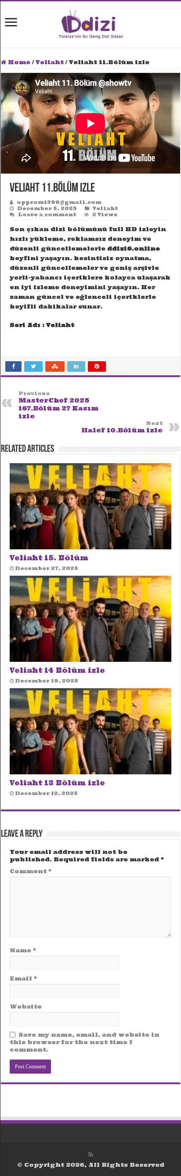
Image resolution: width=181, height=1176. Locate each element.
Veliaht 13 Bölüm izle (57, 783)
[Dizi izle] (90, 22)
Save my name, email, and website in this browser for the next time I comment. (84, 1042)
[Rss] (90, 1154)
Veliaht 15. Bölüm (49, 558)
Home (18, 62)
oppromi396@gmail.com (59, 202)
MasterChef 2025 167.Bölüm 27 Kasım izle (58, 405)
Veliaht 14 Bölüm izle (57, 670)
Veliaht (50, 62)
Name (23, 950)
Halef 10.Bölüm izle (122, 427)
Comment (30, 871)
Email (23, 978)
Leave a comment (47, 214)
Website (26, 1006)
